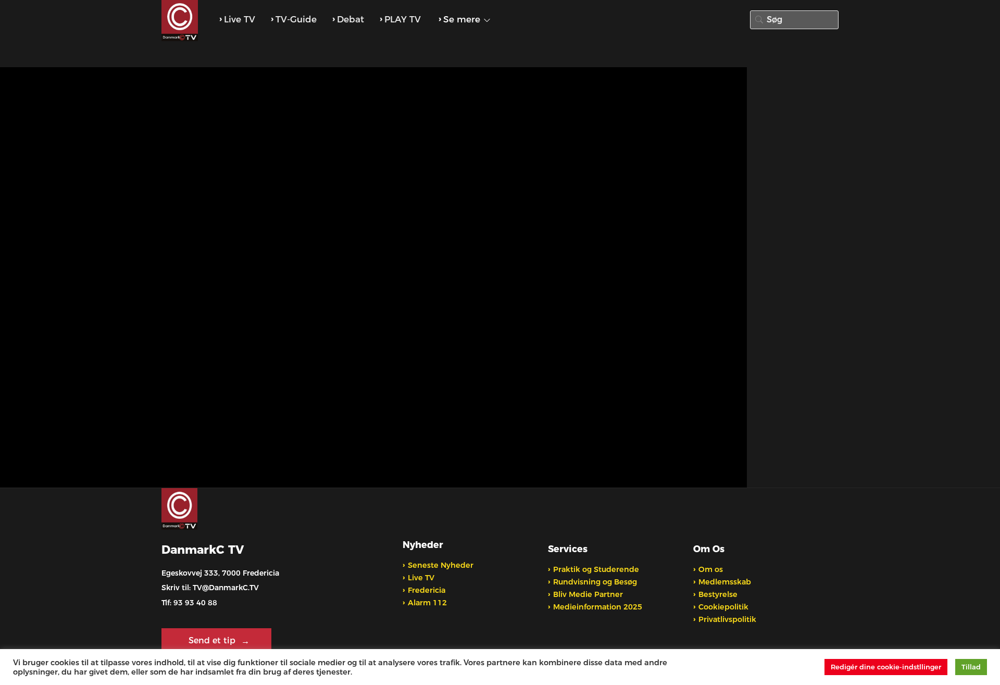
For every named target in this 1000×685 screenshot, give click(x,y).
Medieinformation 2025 (597, 607)
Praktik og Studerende (596, 569)
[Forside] (181, 21)
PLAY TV (402, 19)
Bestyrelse (718, 594)
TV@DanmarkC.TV (226, 587)
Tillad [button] (971, 667)
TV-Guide (296, 19)
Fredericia (426, 590)
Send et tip (213, 640)
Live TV (239, 19)
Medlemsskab (724, 582)
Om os (710, 569)
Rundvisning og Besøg (595, 582)
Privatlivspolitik (727, 619)
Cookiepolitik (723, 607)
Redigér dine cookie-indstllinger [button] (886, 667)
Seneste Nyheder (440, 565)
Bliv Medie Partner (588, 594)
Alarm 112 (427, 602)
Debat (350, 19)
